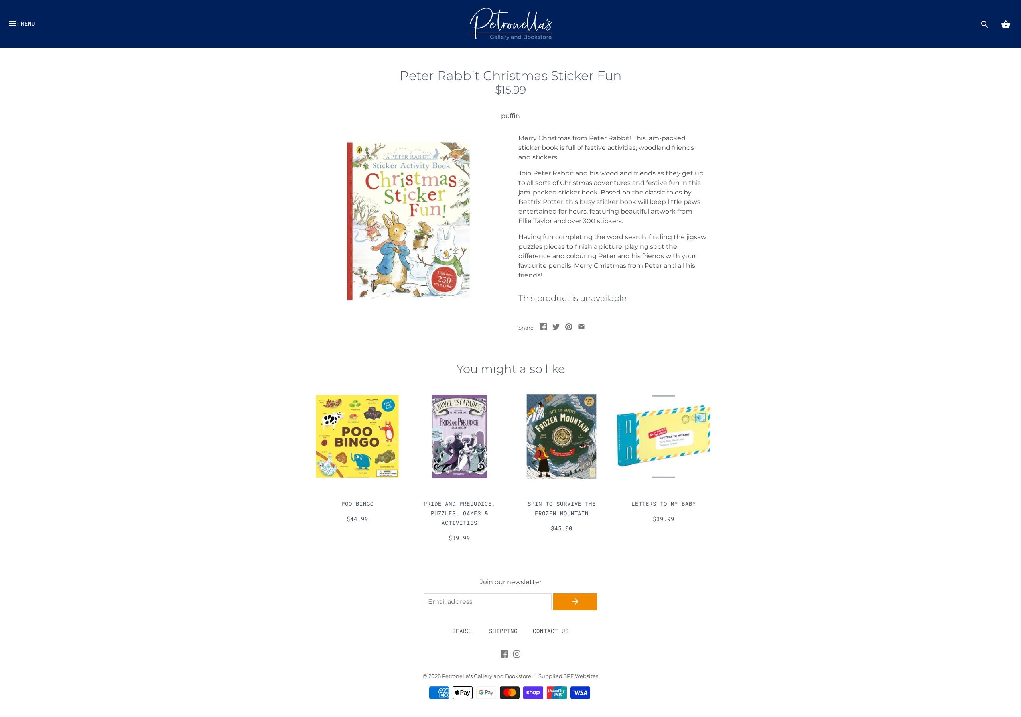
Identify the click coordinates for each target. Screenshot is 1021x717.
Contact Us (551, 630)
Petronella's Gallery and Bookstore (486, 676)
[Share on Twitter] (556, 328)
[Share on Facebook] (543, 328)
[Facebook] (504, 655)
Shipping (503, 630)
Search (463, 630)
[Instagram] (516, 655)
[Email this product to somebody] (581, 328)
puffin (510, 116)
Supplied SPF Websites (568, 676)
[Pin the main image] (568, 328)
